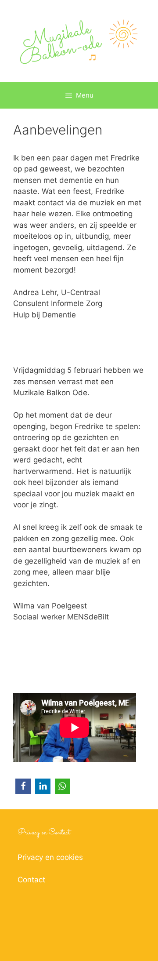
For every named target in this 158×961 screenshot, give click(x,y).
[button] (23, 786)
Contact (31, 879)
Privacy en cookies (50, 857)
